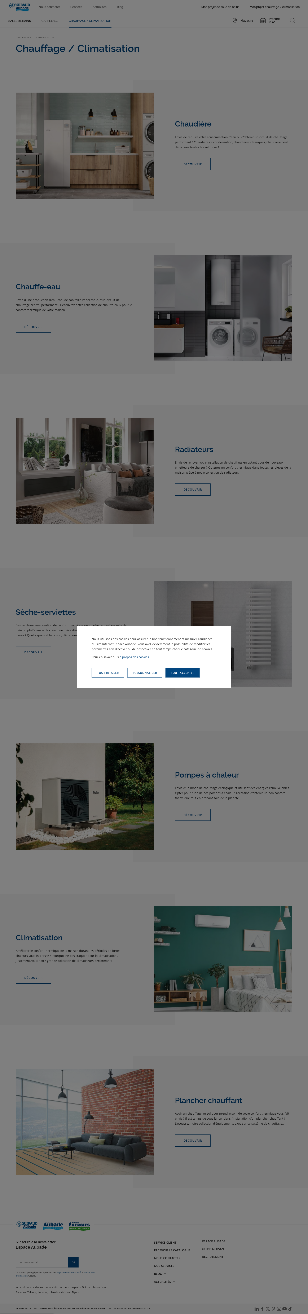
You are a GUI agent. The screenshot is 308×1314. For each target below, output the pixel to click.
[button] (183, 673)
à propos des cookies (134, 657)
